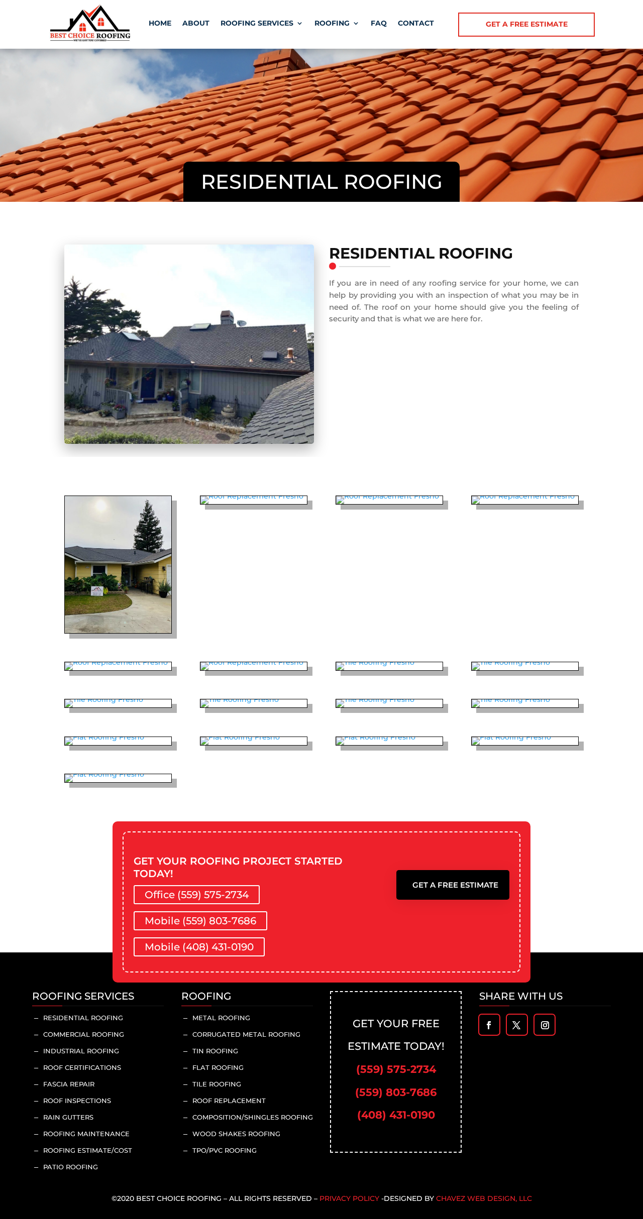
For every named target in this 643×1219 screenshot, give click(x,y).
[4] (387, 496)
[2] (251, 496)
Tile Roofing (216, 1084)
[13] (239, 699)
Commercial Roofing (83, 1034)
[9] (375, 662)
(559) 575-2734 (396, 1069)
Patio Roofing (70, 1167)
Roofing (332, 23)
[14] (375, 699)
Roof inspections (77, 1100)
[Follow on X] (516, 1025)
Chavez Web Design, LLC (484, 1198)
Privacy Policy (349, 1198)
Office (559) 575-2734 (197, 895)
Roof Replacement (229, 1100)
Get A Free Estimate (455, 885)
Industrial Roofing (81, 1051)
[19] (511, 737)
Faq (379, 23)
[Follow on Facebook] (489, 1025)
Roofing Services (257, 23)
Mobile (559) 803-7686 (200, 921)
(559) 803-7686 (396, 1092)
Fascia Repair (68, 1084)
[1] (118, 630)
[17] (240, 737)
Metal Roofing (221, 1018)
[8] (251, 662)
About (195, 23)
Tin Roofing (215, 1051)
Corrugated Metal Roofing (246, 1034)
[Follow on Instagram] (545, 1025)
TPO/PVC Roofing (224, 1150)
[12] (104, 699)
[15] (511, 699)
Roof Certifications (82, 1067)
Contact (416, 23)
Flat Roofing (218, 1067)
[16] (104, 737)
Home (160, 23)
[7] (116, 662)
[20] (104, 774)
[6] (523, 496)
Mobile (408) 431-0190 (199, 947)
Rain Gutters (68, 1117)
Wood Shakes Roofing (236, 1134)
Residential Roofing (83, 1018)
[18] (375, 737)
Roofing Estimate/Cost (87, 1150)
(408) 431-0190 (396, 1115)
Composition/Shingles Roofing (252, 1117)
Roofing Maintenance (86, 1134)
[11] (511, 662)
